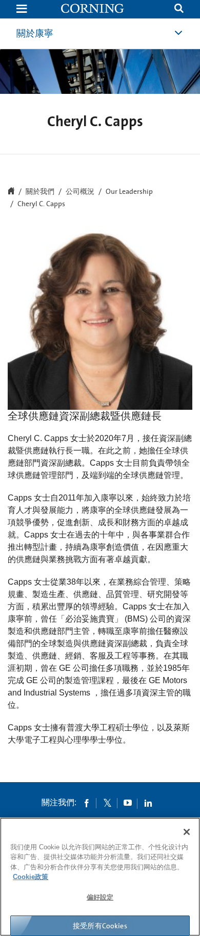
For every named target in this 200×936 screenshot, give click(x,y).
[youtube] (127, 802)
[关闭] (186, 832)
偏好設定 (100, 897)
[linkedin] (148, 802)
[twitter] (107, 802)
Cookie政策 (30, 877)
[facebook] (86, 802)
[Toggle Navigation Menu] (21, 9)
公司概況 (80, 192)
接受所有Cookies (100, 925)
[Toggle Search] (179, 9)
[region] (100, 877)
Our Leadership (129, 192)
